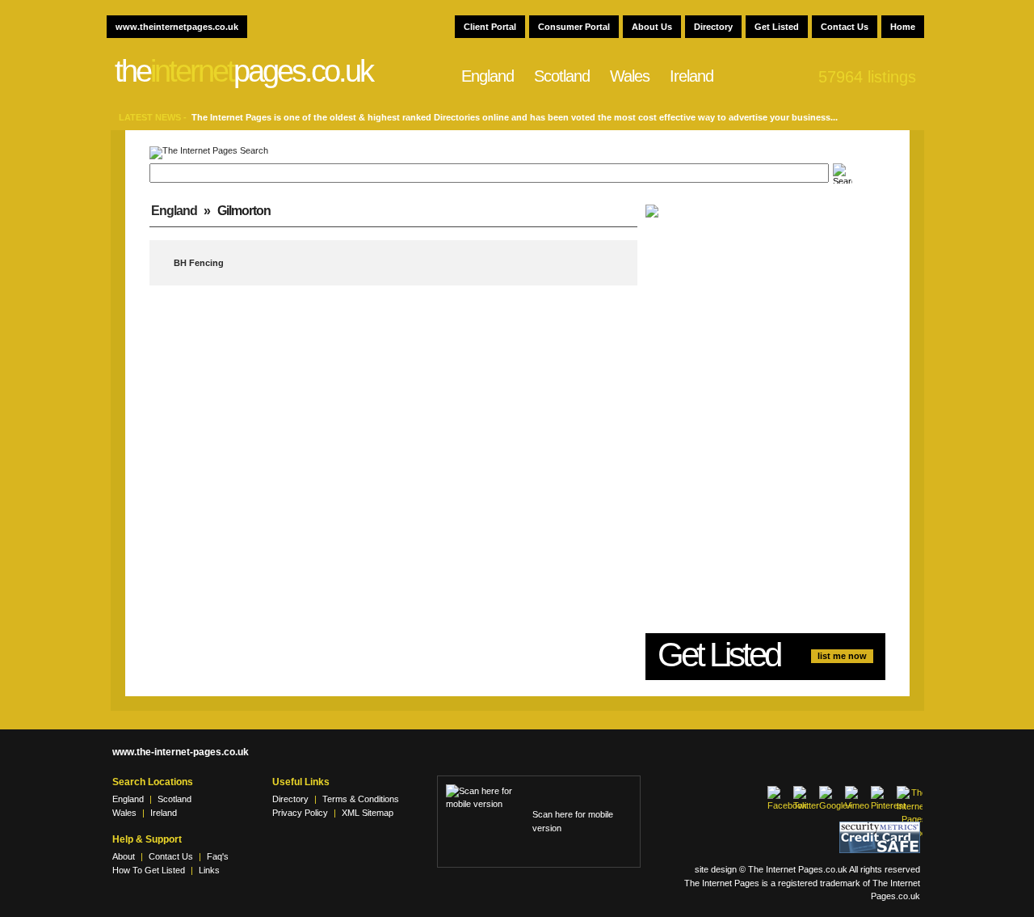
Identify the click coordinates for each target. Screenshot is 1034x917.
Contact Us (844, 27)
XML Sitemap (367, 813)
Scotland (562, 76)
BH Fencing (199, 263)
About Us (652, 27)
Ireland (691, 76)
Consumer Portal (574, 27)
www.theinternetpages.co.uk (177, 27)
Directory (713, 27)
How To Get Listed (148, 870)
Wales (629, 76)
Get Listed (776, 27)
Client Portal (490, 27)
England (487, 76)
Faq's (218, 856)
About (123, 856)
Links (209, 870)
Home (902, 27)
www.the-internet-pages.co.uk (180, 752)
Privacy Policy (300, 813)
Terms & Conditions (360, 799)
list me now (842, 656)
